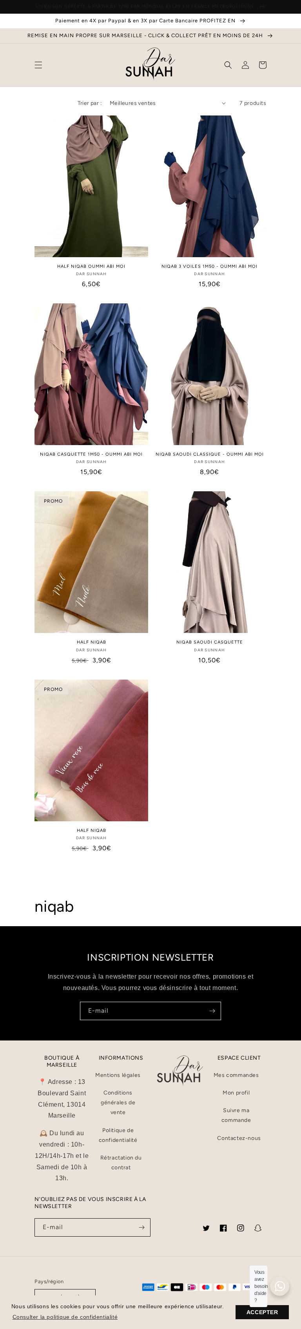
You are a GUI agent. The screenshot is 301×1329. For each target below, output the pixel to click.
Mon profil (236, 1092)
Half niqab (91, 830)
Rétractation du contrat (121, 1162)
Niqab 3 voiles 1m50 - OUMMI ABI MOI (209, 266)
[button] (38, 65)
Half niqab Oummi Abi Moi (91, 266)
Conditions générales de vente (118, 1102)
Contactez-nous (239, 1138)
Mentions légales (118, 1075)
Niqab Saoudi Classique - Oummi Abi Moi (210, 454)
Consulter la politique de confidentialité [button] (65, 1317)
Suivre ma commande (236, 1115)
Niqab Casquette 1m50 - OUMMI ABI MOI (91, 454)
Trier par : (90, 103)
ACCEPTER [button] (262, 1312)
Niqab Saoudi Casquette (209, 642)
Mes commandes (236, 1075)
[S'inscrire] (212, 1011)
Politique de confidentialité (118, 1135)
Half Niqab (91, 642)
